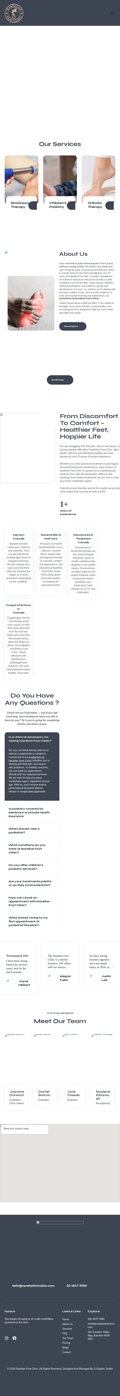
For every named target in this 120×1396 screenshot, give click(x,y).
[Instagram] (8, 1340)
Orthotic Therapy (95, 205)
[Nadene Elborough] (103, 1060)
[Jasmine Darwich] (17, 1060)
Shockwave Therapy (21, 205)
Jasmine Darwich (16, 1093)
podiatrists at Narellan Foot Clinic (27, 758)
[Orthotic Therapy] (98, 179)
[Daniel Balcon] (46, 1060)
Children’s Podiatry (57, 205)
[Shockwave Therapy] (21, 179)
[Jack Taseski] (74, 1060)
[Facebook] (16, 1340)
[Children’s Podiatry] (60, 179)
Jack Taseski (73, 1093)
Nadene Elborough (103, 1095)
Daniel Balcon (44, 1093)
